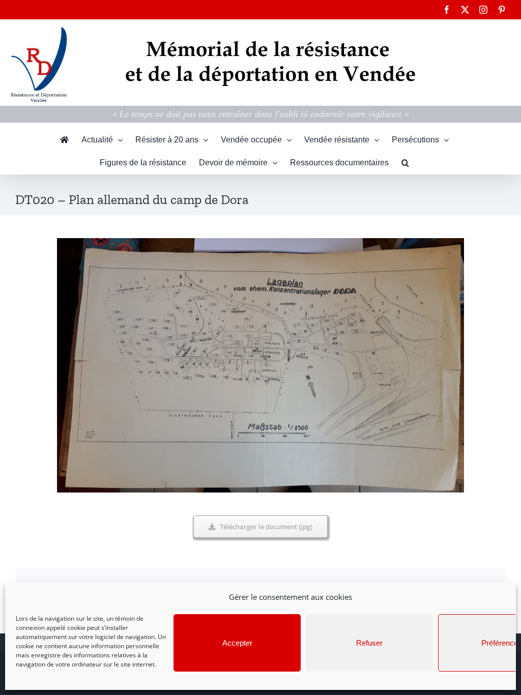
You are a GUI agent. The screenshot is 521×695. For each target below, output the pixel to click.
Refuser (369, 643)
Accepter (237, 643)
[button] (405, 162)
